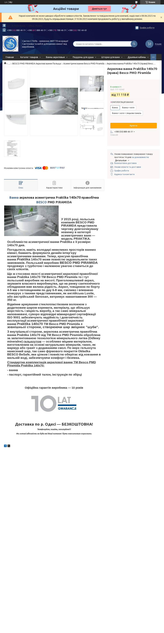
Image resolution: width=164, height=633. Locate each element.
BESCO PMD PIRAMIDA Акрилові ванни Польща (36, 63)
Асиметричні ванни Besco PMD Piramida (83, 63)
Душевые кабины (137, 57)
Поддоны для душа (83, 57)
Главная (10, 57)
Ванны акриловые (55, 57)
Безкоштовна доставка (125, 163)
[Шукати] (134, 44)
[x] (9, 446)
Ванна (14, 197)
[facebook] (5, 446)
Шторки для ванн (110, 57)
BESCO (41, 202)
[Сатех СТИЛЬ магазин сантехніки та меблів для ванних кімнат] (10, 44)
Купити (133, 125)
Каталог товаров (29, 57)
